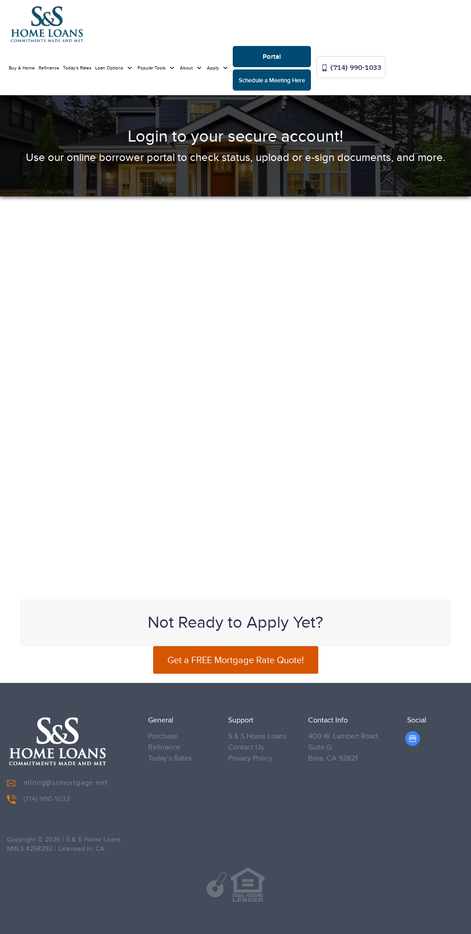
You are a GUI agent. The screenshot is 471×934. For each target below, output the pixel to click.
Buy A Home (22, 68)
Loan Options (110, 68)
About (187, 68)
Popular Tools (152, 68)
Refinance (49, 68)
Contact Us (246, 747)
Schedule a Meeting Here (272, 80)
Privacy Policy (250, 758)
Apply (213, 68)
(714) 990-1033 (354, 67)
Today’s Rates (77, 68)
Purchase (163, 736)
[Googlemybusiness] (412, 738)
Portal (272, 57)
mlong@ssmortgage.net (65, 783)
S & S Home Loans (257, 736)
